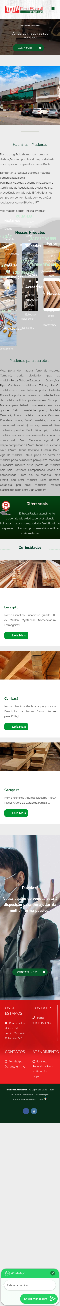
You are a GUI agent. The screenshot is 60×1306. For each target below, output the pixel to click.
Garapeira (30, 756)
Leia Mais (19, 635)
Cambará (30, 665)
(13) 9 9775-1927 (15, 1066)
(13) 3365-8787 (41, 1022)
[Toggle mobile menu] (53, 8)
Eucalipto (30, 574)
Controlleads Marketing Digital (28, 1099)
